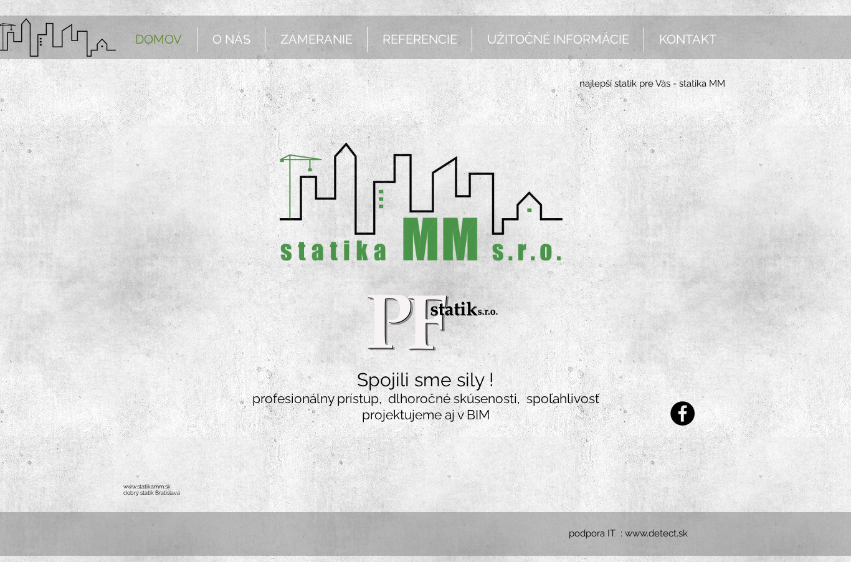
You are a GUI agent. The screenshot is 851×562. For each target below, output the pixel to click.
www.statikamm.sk (147, 486)
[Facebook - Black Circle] (682, 413)
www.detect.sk (656, 533)
